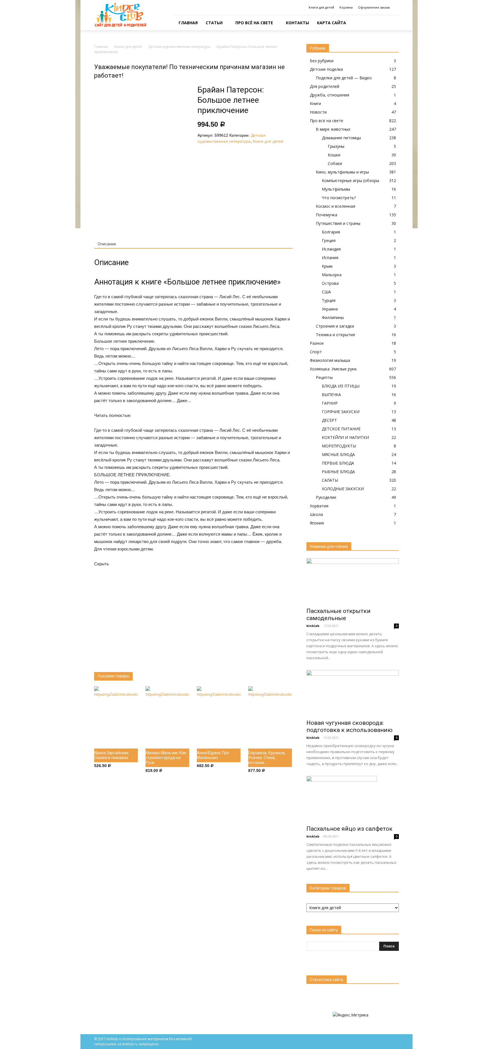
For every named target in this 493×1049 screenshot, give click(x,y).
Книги (315, 103)
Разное (317, 343)
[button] (392, 23)
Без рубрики (322, 60)
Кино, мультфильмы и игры (342, 172)
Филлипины (333, 317)
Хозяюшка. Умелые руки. (333, 369)
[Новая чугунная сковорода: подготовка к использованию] (352, 693)
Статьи (214, 22)
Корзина (346, 7)
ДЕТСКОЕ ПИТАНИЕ (341, 428)
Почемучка (326, 214)
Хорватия (319, 506)
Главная (188, 22)
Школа (316, 514)
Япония (317, 523)
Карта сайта (331, 22)
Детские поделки (326, 69)
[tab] (107, 244)
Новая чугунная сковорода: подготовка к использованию (349, 726)
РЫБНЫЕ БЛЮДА (338, 471)
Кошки (334, 155)
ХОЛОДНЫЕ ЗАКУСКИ (343, 488)
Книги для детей (321, 7)
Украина (330, 309)
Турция (329, 300)
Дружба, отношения (329, 95)
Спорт (316, 351)
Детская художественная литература (179, 46)
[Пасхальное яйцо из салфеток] (352, 799)
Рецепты (324, 377)
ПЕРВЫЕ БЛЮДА (338, 463)
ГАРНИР (330, 403)
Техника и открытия (335, 334)
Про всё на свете (254, 22)
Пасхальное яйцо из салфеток (349, 828)
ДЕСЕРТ (329, 420)
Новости (318, 112)
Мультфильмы (336, 189)
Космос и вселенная (335, 206)
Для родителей (324, 86)
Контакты (297, 22)
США (326, 291)
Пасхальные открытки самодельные (338, 615)
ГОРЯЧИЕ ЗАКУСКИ (340, 411)
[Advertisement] (193, 615)
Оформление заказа (374, 7)
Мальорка (332, 274)
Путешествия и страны (338, 223)
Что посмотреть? (339, 197)
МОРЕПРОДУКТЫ (339, 446)
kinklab (312, 626)
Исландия (331, 249)
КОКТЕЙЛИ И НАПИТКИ (345, 437)
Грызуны (336, 146)
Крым (327, 266)
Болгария (331, 232)
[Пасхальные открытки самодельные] (352, 581)
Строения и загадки (335, 326)
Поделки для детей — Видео (344, 77)
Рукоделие (326, 497)
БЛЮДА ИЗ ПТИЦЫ (340, 386)
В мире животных (333, 129)
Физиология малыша (330, 360)
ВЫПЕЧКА (331, 394)
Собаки (335, 163)
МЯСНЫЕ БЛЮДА (338, 454)
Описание (107, 244)
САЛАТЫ (330, 480)
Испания (330, 257)
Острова (330, 283)
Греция (329, 240)
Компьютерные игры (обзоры (350, 180)
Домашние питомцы (341, 137)
